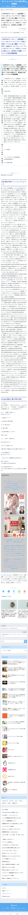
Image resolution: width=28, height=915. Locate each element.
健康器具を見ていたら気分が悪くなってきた (12, 823)
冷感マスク (4, 803)
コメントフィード (6, 893)
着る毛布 (17, 188)
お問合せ (8, 6)
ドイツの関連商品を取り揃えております (11, 818)
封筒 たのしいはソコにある (8, 867)
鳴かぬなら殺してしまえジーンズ (10, 870)
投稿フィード (5, 890)
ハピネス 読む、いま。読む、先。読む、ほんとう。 (13, 835)
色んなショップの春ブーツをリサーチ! (11, 829)
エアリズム (11, 800)
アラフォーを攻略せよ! (7, 842)
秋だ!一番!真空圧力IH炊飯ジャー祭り (11, 864)
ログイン (4, 888)
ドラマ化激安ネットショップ (9, 858)
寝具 (5, 575)
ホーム (3, 6)
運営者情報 (13, 6)
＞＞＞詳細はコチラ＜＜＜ (14, 59)
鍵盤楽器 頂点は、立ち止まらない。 (10, 831)
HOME (15, 905)
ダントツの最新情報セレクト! (9, 820)
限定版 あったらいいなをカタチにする (11, 856)
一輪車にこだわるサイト (8, 839)
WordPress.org (6, 896)
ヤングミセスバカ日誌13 (8, 826)
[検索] (25, 641)
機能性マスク (15, 803)
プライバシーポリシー (21, 6)
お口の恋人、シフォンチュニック (10, 815)
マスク (16, 800)
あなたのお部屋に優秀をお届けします (11, 847)
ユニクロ (20, 800)
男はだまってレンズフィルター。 (10, 853)
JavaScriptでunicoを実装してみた (10, 812)
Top (2, 575)
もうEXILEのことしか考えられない (10, 844)
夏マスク (9, 803)
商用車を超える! (6, 861)
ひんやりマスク (5, 800)
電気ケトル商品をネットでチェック (10, 878)
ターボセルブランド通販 (8, 875)
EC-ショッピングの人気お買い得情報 (14, 2)
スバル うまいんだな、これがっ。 (10, 850)
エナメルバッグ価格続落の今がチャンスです (12, 872)
